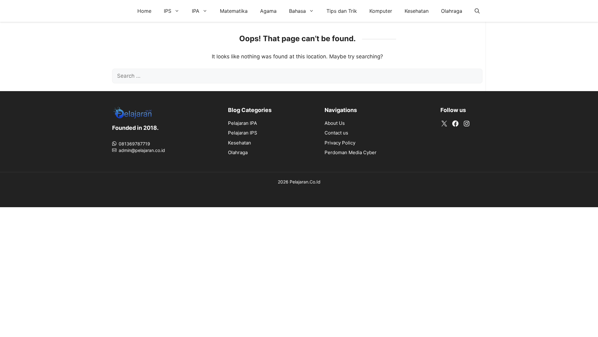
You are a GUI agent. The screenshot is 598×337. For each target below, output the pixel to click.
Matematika (234, 11)
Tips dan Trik (341, 11)
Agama (268, 11)
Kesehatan (417, 11)
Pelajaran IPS (242, 133)
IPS (167, 11)
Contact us (336, 133)
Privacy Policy (340, 143)
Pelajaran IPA (242, 123)
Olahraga (451, 11)
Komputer (380, 11)
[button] (477, 11)
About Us (335, 123)
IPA (195, 11)
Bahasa (297, 11)
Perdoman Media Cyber (351, 152)
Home (144, 11)
